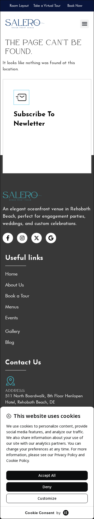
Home (11, 274)
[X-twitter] (36, 238)
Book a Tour (17, 296)
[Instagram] (22, 238)
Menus (12, 307)
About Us (14, 285)
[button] (84, 24)
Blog (9, 342)
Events (11, 318)
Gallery (12, 331)
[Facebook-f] (8, 238)
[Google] (51, 238)
